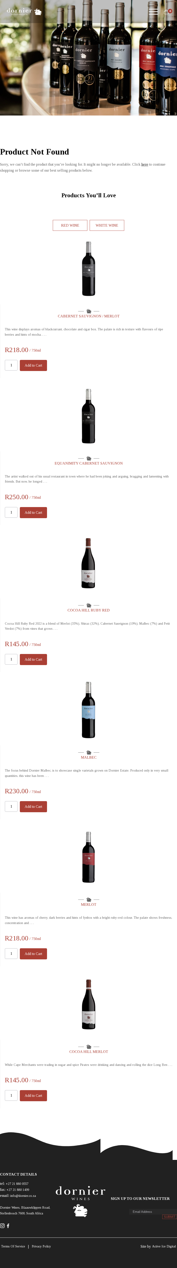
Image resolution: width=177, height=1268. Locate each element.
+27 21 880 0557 (17, 1184)
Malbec (89, 757)
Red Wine (70, 225)
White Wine (107, 225)
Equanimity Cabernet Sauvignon (89, 463)
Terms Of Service (13, 1246)
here (144, 164)
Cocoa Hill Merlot (88, 1052)
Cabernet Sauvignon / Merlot (89, 316)
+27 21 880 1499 (17, 1190)
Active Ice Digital (164, 1246)
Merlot (88, 904)
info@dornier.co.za (23, 1196)
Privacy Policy (41, 1246)
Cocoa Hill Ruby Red (89, 610)
